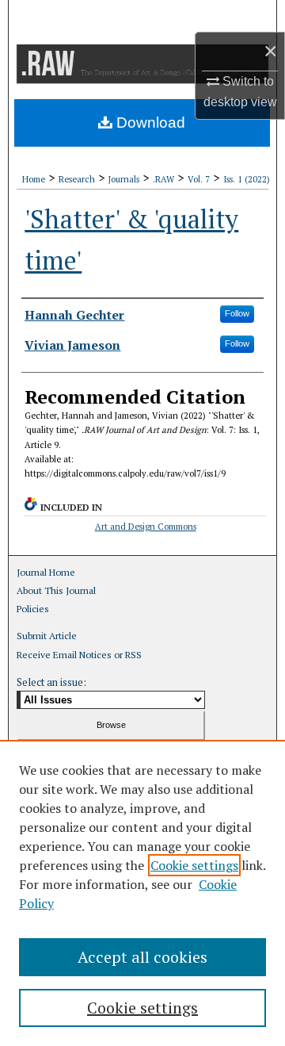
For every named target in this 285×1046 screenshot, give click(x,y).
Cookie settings (194, 865)
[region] (142, 893)
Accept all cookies (142, 956)
